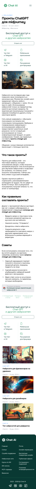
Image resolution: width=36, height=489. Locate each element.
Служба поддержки (9, 453)
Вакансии (5, 473)
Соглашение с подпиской (24, 463)
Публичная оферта (25, 459)
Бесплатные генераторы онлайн (26, 454)
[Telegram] (10, 485)
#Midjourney (5, 28)
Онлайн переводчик (26, 450)
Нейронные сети (8, 459)
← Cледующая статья (8, 296)
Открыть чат (18, 43)
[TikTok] (25, 485)
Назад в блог (18, 296)
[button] (30, 5)
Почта (21, 446)
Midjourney (8, 15)
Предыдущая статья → (28, 296)
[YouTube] (20, 485)
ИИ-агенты (6, 466)
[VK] (15, 485)
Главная (5, 446)
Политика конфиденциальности (26, 468)
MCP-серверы (7, 469)
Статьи (4, 450)
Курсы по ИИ (6, 462)
